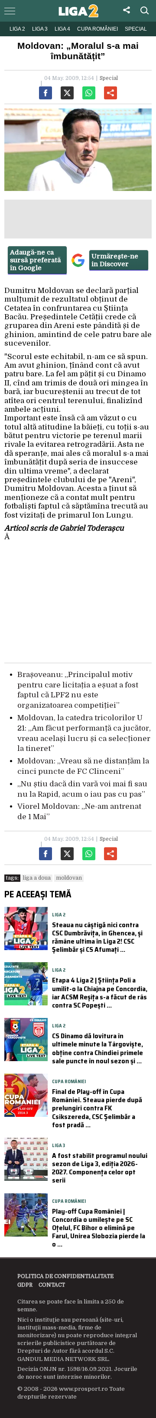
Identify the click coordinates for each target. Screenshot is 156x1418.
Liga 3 (40, 29)
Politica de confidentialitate (65, 1276)
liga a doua (37, 878)
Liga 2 (17, 29)
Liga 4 (62, 29)
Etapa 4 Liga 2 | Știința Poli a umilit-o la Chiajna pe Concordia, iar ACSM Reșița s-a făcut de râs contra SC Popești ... (99, 993)
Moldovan (69, 878)
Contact (52, 1285)
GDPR (24, 1285)
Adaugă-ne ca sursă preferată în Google (35, 260)
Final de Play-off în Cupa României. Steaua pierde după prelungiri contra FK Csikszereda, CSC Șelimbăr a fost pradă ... (97, 1108)
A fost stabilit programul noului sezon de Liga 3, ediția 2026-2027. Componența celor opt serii (99, 1168)
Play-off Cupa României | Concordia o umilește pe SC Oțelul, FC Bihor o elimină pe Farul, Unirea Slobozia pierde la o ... (98, 1228)
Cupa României (97, 29)
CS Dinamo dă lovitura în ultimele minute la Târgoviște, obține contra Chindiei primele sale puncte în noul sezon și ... (97, 1048)
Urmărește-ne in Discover (114, 260)
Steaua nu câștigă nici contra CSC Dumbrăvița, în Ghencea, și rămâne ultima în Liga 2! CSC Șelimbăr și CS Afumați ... (97, 937)
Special (136, 29)
